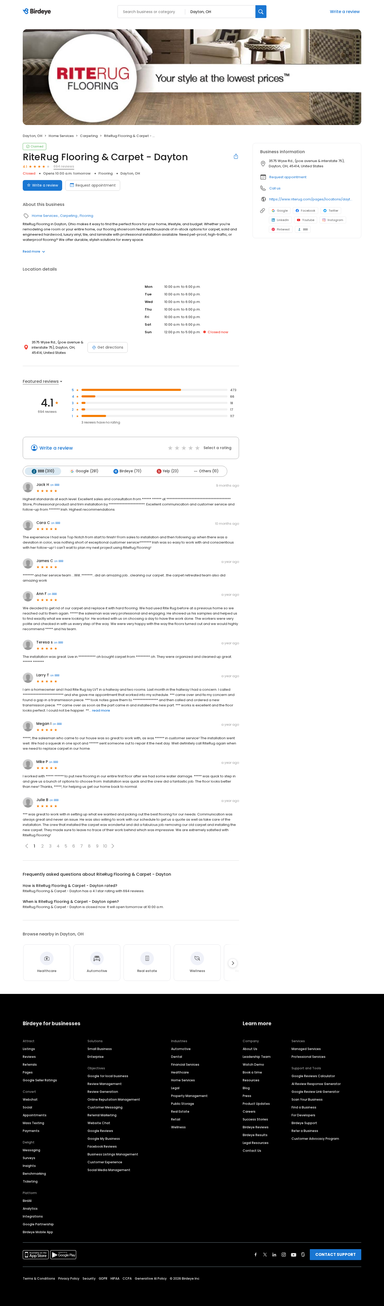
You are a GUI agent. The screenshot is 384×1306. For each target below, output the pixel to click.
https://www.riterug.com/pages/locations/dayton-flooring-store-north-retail (311, 199)
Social (27, 1107)
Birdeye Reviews (256, 1127)
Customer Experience (105, 1162)
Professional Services (308, 1056)
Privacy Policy (68, 1278)
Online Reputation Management (114, 1099)
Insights (29, 1166)
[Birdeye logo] (38, 11)
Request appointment (95, 185)
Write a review (345, 12)
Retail (175, 1119)
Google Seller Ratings (40, 1080)
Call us (275, 188)
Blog (246, 1088)
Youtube (308, 220)
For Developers (303, 1115)
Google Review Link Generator (315, 1091)
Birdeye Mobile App (38, 1232)
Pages (28, 1072)
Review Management (105, 1084)
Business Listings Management (113, 1154)
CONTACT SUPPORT (335, 1254)
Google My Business (104, 1138)
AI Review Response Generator (316, 1084)
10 (105, 846)
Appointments (34, 1115)
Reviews (29, 1056)
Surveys (29, 1158)
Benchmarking (34, 1173)
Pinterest (283, 229)
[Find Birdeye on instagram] (284, 1254)
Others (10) (208, 471)
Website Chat (99, 1123)
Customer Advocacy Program (315, 1138)
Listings (29, 1049)
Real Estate (180, 1111)
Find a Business (304, 1107)
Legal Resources (256, 1143)
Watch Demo (253, 1064)
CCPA (127, 1278)
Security (89, 1278)
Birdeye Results (255, 1135)
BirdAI (27, 1200)
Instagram (335, 220)
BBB (305, 229)
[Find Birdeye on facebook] (256, 1254)
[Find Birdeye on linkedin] (274, 1254)
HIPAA (114, 1278)
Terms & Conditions (39, 1278)
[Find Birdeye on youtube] (293, 1254)
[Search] (260, 11)
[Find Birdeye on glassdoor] (303, 1254)
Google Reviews (100, 1131)
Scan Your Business (307, 1099)
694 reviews (64, 166)
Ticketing (30, 1181)
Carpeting (89, 135)
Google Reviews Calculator (313, 1076)
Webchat (30, 1099)
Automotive (181, 1049)
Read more (31, 251)
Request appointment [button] (287, 177)
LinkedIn (283, 220)
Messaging (31, 1150)
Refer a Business (305, 1131)
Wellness (178, 1127)
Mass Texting (33, 1123)
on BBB (54, 485)
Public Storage (182, 1103)
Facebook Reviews (102, 1146)
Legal (175, 1088)
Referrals (30, 1064)
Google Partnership (38, 1224)
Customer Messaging (105, 1107)
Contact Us (252, 1150)
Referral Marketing (102, 1115)
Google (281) (87, 471)
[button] (113, 846)
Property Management (189, 1096)
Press (247, 1096)
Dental (176, 1056)
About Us (250, 1049)
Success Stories (255, 1119)
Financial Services (185, 1064)
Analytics (30, 1208)
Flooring (105, 173)
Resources (251, 1080)
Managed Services (306, 1049)
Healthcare (180, 1072)
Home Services (61, 135)
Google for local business (108, 1076)
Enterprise (96, 1056)
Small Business (100, 1049)
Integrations (33, 1216)
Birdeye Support (304, 1123)
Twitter (333, 210)
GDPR (103, 1278)
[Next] (232, 963)
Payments (31, 1131)
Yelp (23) (170, 471)
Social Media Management (109, 1170)
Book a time (252, 1072)
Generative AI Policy (151, 1278)
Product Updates (256, 1103)
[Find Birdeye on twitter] (265, 1254)
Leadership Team (257, 1056)
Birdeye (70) (130, 471)
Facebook (308, 210)
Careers (249, 1111)
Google (282, 210)
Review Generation (103, 1091)
